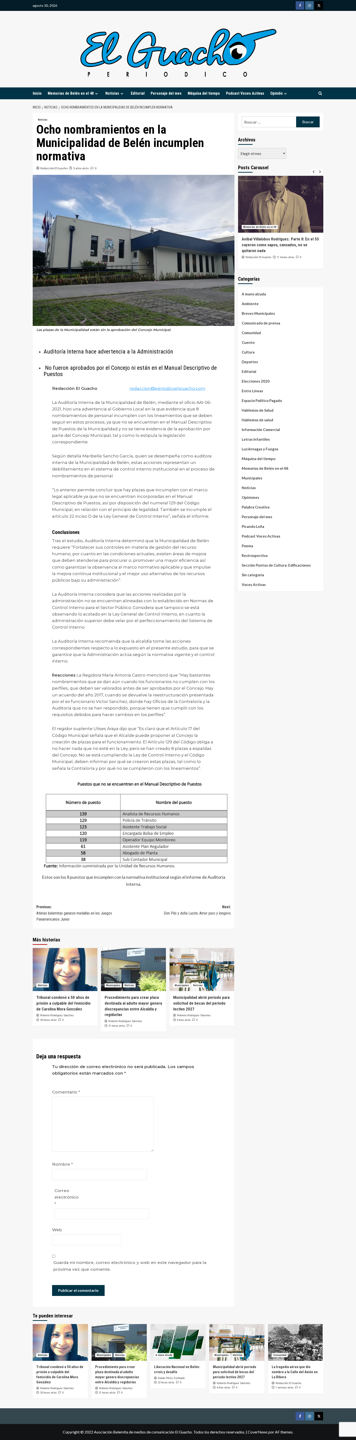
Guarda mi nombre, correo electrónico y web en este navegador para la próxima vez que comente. (129, 1265)
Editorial (138, 93)
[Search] (320, 93)
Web (57, 1229)
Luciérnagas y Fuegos (260, 449)
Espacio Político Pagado (262, 401)
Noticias (42, 119)
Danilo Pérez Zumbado (171, 1378)
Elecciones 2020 (256, 381)
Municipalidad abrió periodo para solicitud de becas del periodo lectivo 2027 (201, 1003)
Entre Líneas (252, 391)
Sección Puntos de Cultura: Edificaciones (276, 565)
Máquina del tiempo (204, 93)
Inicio (37, 93)
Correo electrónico (66, 1197)
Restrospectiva (255, 556)
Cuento (248, 342)
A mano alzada (254, 294)
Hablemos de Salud (257, 410)
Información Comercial (261, 430)
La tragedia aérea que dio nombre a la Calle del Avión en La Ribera (295, 1372)
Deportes (250, 362)
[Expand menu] (96, 94)
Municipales (113, 985)
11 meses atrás (285, 257)
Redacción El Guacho (54, 168)
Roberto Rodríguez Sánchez (57, 1015)
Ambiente (250, 304)
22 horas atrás (166, 1382)
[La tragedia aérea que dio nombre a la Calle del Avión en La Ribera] (295, 1342)
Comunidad (251, 333)
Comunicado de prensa (261, 323)
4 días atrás (184, 1020)
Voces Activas (254, 585)
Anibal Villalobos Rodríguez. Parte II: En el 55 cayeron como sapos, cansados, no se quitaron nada (280, 245)
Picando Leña (253, 526)
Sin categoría (253, 575)
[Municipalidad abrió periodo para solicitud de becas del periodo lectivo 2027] (202, 969)
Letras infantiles (256, 439)
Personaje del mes (166, 93)
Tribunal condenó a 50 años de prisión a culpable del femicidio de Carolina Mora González (63, 1003)
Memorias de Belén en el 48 (71, 93)
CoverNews (258, 1432)
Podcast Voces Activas (245, 93)
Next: (197, 910)
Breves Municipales (258, 313)
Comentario (66, 1092)
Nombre (62, 1164)
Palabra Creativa (256, 507)
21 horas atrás (116, 1025)
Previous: (74, 913)
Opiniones (250, 497)
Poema (247, 546)
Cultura (248, 352)
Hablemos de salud (257, 420)
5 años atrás (81, 168)
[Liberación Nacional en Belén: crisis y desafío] (178, 1342)
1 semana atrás (285, 1387)
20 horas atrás (48, 1020)
